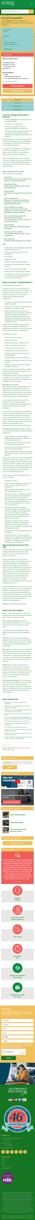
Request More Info (17, 91)
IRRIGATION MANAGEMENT (17, 815)
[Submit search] (31, 12)
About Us (3, 1160)
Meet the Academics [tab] (17, 106)
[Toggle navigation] (31, 4)
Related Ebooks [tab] (17, 109)
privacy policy (17, 1047)
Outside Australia (8, 67)
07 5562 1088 (6, 1143)
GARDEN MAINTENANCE (17, 822)
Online (6, 74)
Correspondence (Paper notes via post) (16, 78)
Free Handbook (5, 1168)
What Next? (7, 745)
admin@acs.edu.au (8, 1148)
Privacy (3, 1162)
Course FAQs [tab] (17, 103)
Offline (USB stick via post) (12, 76)
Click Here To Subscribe (17, 843)
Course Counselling (6, 1166)
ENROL (5, 748)
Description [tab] (17, 99)
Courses (3, 1164)
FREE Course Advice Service (21, 748)
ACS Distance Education (13, 1216)
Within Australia (8, 63)
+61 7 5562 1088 (7, 1145)
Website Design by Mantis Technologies (22, 1217)
